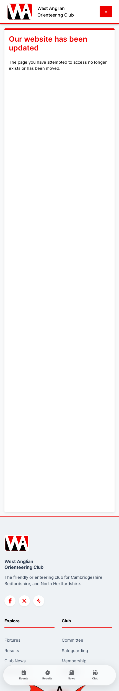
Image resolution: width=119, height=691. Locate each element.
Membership (74, 660)
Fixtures (12, 640)
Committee (72, 640)
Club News (15, 660)
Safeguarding (75, 650)
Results (11, 650)
